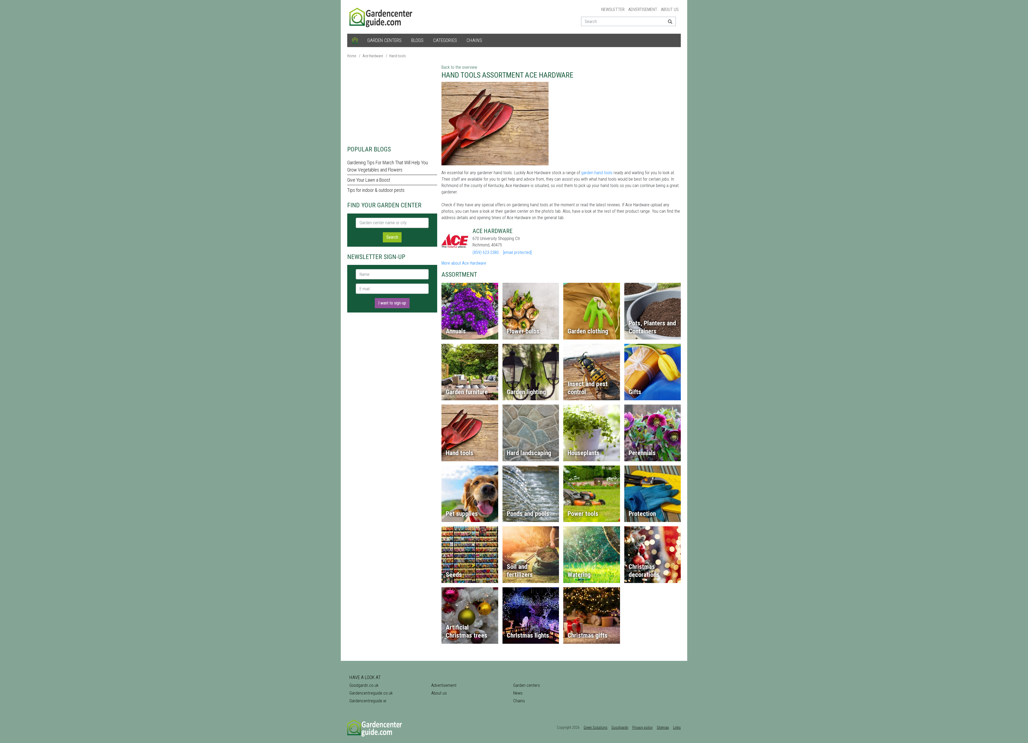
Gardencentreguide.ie (367, 700)
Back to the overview (459, 67)
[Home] (354, 40)
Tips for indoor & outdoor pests (376, 190)
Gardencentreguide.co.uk (371, 693)
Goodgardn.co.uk (364, 685)
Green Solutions (595, 727)
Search (392, 237)
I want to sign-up (392, 303)
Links (677, 727)
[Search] (668, 21)
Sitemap (663, 727)
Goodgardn (619, 727)
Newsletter (613, 9)
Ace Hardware (372, 56)
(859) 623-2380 (486, 252)
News (518, 693)
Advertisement (642, 9)
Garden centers (384, 40)
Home (351, 56)
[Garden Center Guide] (381, 16)
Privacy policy (642, 727)
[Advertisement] (392, 101)
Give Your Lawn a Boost (368, 180)
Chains (474, 40)
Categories (445, 40)
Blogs (417, 40)
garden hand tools (597, 172)
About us (670, 9)
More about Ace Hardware (463, 263)
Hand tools (397, 56)
